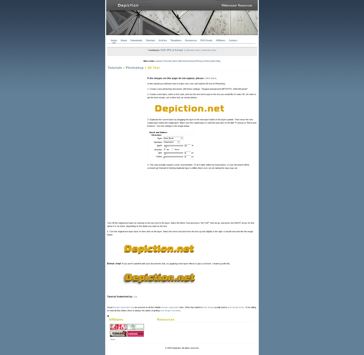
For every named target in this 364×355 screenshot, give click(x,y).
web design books (236, 307)
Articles (162, 40)
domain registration (170, 307)
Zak (135, 297)
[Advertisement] (125, 131)
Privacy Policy (203, 61)
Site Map (216, 61)
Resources (191, 40)
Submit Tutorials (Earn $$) (168, 61)
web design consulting (170, 310)
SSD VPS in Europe (172, 50)
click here (210, 78)
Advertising (189, 61)
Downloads (136, 40)
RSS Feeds (206, 40)
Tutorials (150, 40)
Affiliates (220, 40)
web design (208, 307)
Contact (233, 40)
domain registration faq (123, 307)
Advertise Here (193, 50)
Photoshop (135, 67)
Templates (176, 40)
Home (114, 40)
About (124, 40)
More (113, 339)
